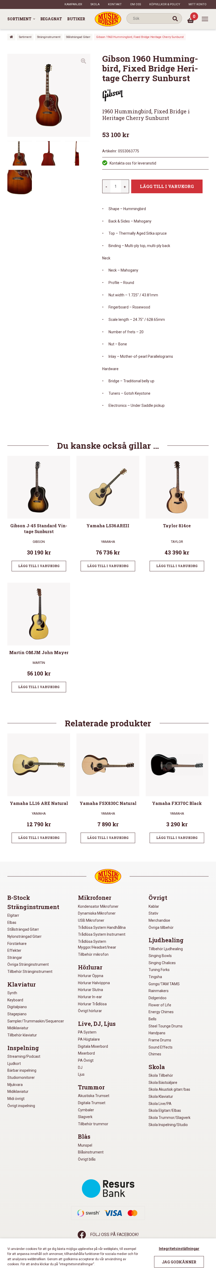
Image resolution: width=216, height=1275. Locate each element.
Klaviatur (21, 984)
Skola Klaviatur (161, 1096)
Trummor (91, 1087)
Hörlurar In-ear (90, 997)
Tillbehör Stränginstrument (29, 971)
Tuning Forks (159, 970)
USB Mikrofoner (91, 920)
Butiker (76, 18)
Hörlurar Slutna (90, 990)
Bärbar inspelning (21, 1070)
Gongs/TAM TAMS (164, 984)
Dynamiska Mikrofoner (97, 913)
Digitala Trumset (91, 1103)
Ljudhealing (166, 940)
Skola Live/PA (160, 1104)
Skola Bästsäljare (163, 1082)
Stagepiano (17, 1014)
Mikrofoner (94, 897)
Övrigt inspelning (21, 1106)
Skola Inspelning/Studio (168, 1125)
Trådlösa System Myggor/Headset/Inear (97, 944)
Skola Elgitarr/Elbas (165, 1110)
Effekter (14, 950)
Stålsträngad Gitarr (78, 37)
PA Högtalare (89, 1039)
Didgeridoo (157, 998)
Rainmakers (159, 991)
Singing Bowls (160, 956)
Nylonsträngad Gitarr (24, 936)
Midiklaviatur (17, 1028)
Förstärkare (17, 943)
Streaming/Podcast (23, 1056)
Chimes (155, 1054)
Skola (95, 4)
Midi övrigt (15, 1099)
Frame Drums (160, 1040)
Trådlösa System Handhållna (102, 927)
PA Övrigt (86, 1060)
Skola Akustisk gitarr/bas (169, 1089)
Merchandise (159, 920)
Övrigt (158, 897)
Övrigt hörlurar (90, 1011)
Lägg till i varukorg (167, 186)
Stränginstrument (48, 37)
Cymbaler (86, 1110)
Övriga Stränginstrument (28, 964)
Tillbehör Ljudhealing (166, 949)
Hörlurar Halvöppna (94, 983)
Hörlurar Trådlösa (92, 1004)
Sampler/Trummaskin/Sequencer (35, 1021)
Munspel (85, 1145)
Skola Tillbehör (161, 1075)
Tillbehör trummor (93, 1124)
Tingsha (155, 977)
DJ (80, 1067)
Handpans (157, 1033)
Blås (84, 1136)
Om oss (135, 4)
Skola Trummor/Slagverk (169, 1117)
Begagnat (51, 18)
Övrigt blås (87, 1159)
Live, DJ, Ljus (97, 1023)
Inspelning (23, 1048)
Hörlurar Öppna (90, 976)
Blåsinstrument (91, 1152)
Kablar (154, 906)
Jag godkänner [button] (179, 1261)
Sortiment (19, 18)
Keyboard (15, 1000)
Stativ (153, 913)
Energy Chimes (161, 1012)
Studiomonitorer (21, 1077)
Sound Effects (161, 1047)
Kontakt (115, 4)
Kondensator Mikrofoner (98, 906)
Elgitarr (13, 915)
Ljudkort (14, 1063)
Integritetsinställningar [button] (179, 1249)
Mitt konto (198, 4)
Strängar (14, 957)
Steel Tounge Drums (166, 1026)
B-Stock (18, 897)
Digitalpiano (17, 1007)
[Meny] (205, 19)
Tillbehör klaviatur (22, 1035)
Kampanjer (73, 4)
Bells (152, 1019)
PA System (87, 1032)
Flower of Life (160, 1005)
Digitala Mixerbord (93, 1046)
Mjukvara (15, 1085)
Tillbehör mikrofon (93, 954)
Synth (12, 993)
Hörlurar (90, 967)
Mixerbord (86, 1053)
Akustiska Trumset (93, 1096)
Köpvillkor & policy (164, 4)
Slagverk (85, 1117)
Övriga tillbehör (161, 927)
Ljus (81, 1074)
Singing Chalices (162, 963)
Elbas (11, 922)
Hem (11, 37)
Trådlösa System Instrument (101, 934)
